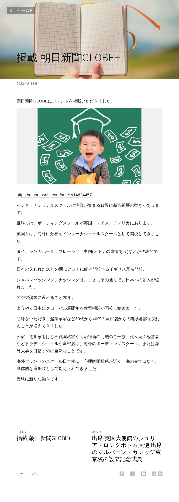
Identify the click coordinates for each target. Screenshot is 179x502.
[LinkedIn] (143, 473)
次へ (95, 432)
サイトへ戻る (23, 10)
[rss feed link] (160, 473)
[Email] (154, 473)
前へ (23, 432)
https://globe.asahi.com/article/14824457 (54, 195)
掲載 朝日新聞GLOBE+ (44, 438)
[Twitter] (132, 473)
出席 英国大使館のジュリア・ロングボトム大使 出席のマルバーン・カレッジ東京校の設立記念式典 (127, 448)
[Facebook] (122, 473)
